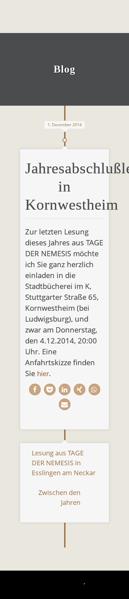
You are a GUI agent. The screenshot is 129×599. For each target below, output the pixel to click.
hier (43, 373)
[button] (35, 389)
